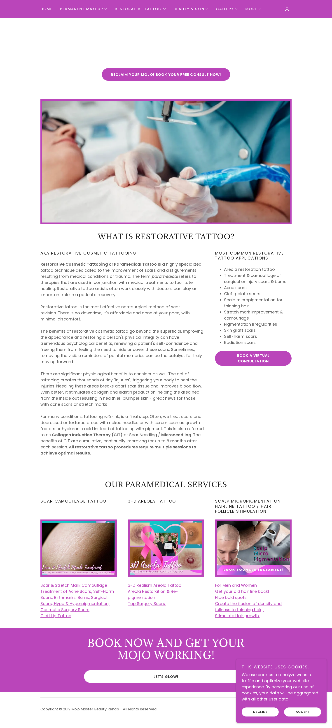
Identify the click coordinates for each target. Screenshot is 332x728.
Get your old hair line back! (242, 591)
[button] (84, 9)
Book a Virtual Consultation (253, 358)
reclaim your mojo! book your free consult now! (166, 74)
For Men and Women (236, 585)
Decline (260, 711)
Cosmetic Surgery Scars (64, 609)
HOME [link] (46, 9)
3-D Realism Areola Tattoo (154, 585)
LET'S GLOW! (166, 676)
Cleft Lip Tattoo (55, 616)
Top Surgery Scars (147, 603)
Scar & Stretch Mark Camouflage (74, 585)
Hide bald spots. (231, 597)
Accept (303, 711)
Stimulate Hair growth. (237, 616)
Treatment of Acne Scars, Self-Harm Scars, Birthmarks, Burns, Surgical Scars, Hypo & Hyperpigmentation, (77, 597)
